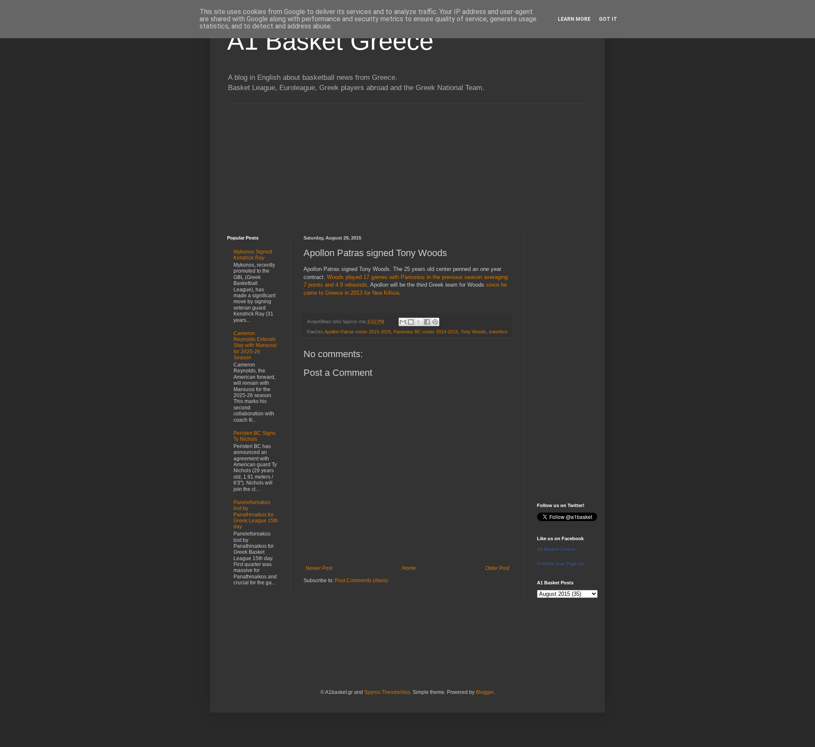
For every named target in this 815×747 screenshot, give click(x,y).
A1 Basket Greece (330, 41)
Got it (608, 19)
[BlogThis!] (411, 322)
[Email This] (403, 322)
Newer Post (319, 568)
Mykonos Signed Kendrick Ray (252, 255)
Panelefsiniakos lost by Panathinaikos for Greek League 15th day (255, 514)
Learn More (574, 19)
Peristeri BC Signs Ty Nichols (254, 436)
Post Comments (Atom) (361, 581)
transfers (498, 331)
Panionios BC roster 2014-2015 (425, 331)
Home (409, 568)
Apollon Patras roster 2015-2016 (357, 331)
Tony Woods (473, 331)
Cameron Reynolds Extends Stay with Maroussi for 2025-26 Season (255, 345)
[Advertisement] (407, 163)
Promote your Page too (561, 563)
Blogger (485, 692)
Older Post (497, 568)
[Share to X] (419, 322)
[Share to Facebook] (427, 322)
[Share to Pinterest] (435, 322)
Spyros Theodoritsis (387, 692)
